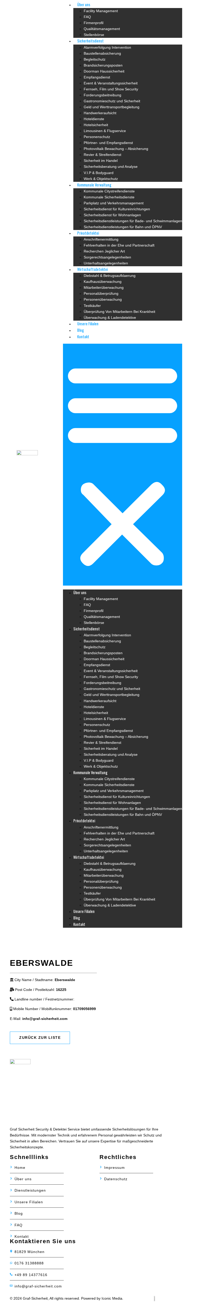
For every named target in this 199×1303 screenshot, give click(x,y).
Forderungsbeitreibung (102, 95)
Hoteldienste (94, 119)
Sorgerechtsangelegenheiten (107, 257)
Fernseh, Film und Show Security (111, 89)
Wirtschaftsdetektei (92, 269)
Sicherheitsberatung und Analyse (111, 166)
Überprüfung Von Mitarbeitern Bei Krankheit (119, 311)
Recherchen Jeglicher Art (104, 251)
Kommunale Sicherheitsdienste (109, 197)
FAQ (87, 17)
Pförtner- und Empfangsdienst (108, 143)
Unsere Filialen (87, 323)
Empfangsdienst (97, 77)
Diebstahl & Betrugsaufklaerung (110, 275)
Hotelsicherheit (96, 125)
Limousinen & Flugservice (105, 131)
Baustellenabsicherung (102, 53)
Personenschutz (97, 137)
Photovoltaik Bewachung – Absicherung (116, 149)
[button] (122, 465)
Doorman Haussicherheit (104, 71)
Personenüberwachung (103, 299)
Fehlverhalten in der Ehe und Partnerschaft (119, 245)
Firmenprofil (93, 23)
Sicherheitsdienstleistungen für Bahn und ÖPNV (123, 227)
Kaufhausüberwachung (103, 281)
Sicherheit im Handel (101, 161)
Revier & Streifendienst (102, 155)
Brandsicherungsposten (103, 65)
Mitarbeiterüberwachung (104, 287)
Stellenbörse (94, 35)
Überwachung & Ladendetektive (110, 317)
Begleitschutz (94, 59)
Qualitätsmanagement (102, 29)
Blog (80, 330)
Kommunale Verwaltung (94, 185)
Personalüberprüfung (101, 293)
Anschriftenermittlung (101, 239)
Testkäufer (92, 306)
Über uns (83, 4)
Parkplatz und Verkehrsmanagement (114, 203)
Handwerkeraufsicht (100, 113)
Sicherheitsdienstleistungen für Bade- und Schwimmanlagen (133, 221)
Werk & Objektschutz (101, 179)
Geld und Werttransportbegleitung (111, 107)
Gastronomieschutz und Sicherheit (112, 101)
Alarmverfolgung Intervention (107, 47)
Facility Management (101, 11)
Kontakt (83, 336)
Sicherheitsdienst (90, 41)
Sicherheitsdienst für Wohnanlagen (112, 215)
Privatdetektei (88, 233)
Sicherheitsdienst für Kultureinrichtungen (117, 209)
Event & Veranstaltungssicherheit (111, 83)
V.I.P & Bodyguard (98, 173)
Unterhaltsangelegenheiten (106, 263)
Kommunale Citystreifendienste (109, 191)
